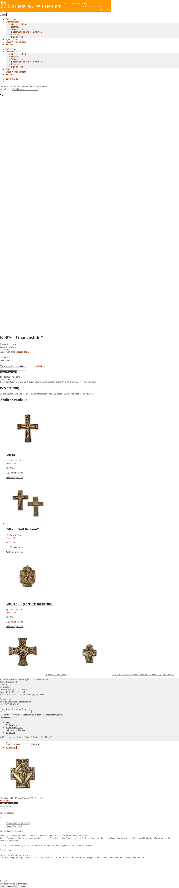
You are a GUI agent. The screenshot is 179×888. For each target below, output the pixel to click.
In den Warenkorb (8, 372)
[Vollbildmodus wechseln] (4, 806)
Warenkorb (11, 747)
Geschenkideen (12, 22)
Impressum (10, 732)
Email (2, 711)
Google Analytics (13, 826)
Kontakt (9, 44)
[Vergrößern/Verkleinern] (1, 806)
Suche (8, 742)
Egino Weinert (12, 39)
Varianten (5, 366)
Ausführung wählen (14, 477)
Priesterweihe (17, 37)
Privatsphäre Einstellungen (17, 823)
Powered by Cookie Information (14, 884)
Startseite (4, 86)
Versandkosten (22, 352)
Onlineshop (11, 19)
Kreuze (25, 86)
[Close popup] (1, 817)
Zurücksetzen (39, 366)
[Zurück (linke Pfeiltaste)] (1, 808)
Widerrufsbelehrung (14, 727)
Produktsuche (6, 89)
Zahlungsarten (12, 725)
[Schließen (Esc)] (9, 806)
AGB (8, 722)
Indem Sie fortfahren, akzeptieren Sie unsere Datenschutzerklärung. (33, 715)
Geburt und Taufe (19, 24)
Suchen (36, 745)
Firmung (15, 34)
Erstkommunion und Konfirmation (26, 32)
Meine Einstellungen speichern (13, 886)
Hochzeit (15, 27)
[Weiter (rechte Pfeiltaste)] (4, 808)
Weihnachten (17, 29)
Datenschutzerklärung (15, 730)
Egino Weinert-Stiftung (16, 42)
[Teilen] (7, 806)
